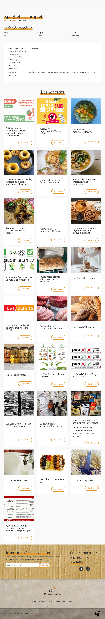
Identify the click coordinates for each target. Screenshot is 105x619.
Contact (70, 601)
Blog (63, 601)
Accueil (7, 20)
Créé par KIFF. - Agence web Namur (98, 614)
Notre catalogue (54, 601)
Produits (14, 20)
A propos (42, 601)
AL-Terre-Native (52, 590)
